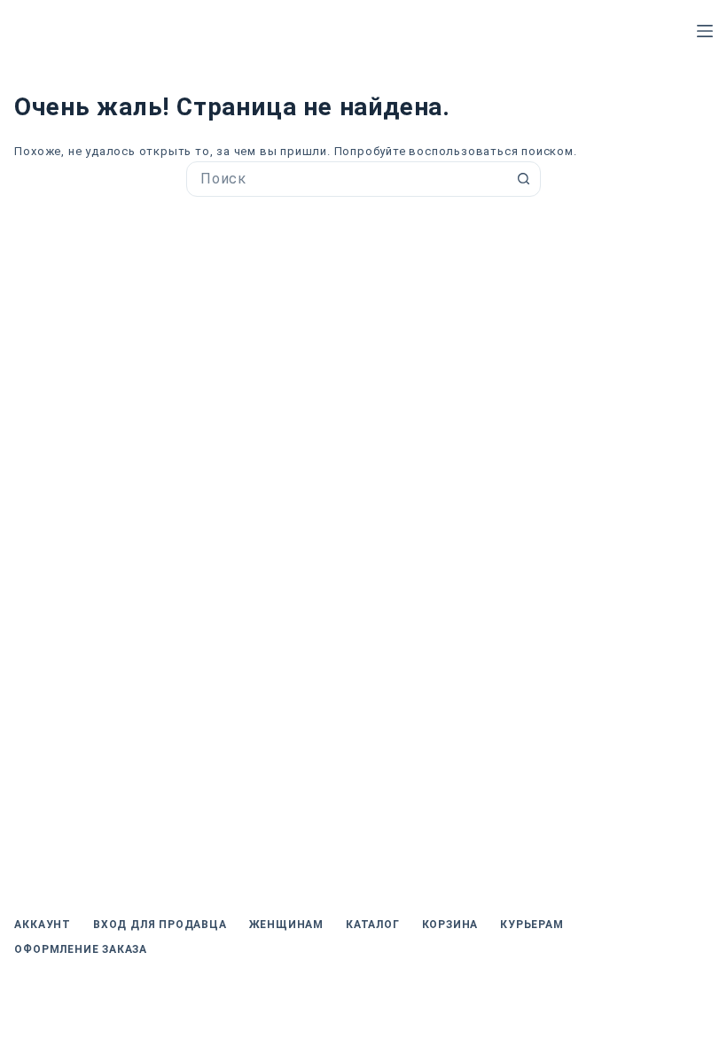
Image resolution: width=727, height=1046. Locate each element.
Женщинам (286, 924)
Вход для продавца (160, 924)
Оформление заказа (80, 949)
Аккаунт (42, 924)
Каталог (373, 924)
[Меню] (705, 31)
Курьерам (531, 924)
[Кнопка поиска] (523, 179)
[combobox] (346, 179)
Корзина (450, 924)
